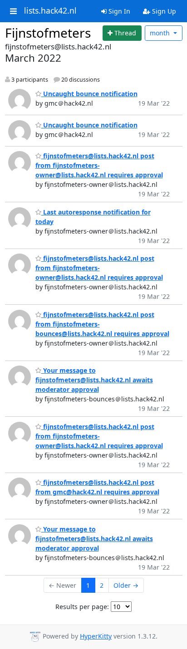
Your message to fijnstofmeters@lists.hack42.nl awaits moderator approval (94, 380)
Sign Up (163, 11)
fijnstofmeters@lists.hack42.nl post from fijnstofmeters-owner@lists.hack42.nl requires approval (99, 165)
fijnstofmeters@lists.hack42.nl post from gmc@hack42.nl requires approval (97, 487)
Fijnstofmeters (48, 32)
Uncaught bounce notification (89, 93)
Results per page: (82, 606)
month (161, 33)
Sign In (118, 11)
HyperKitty (96, 636)
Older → (125, 585)
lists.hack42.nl (50, 10)
